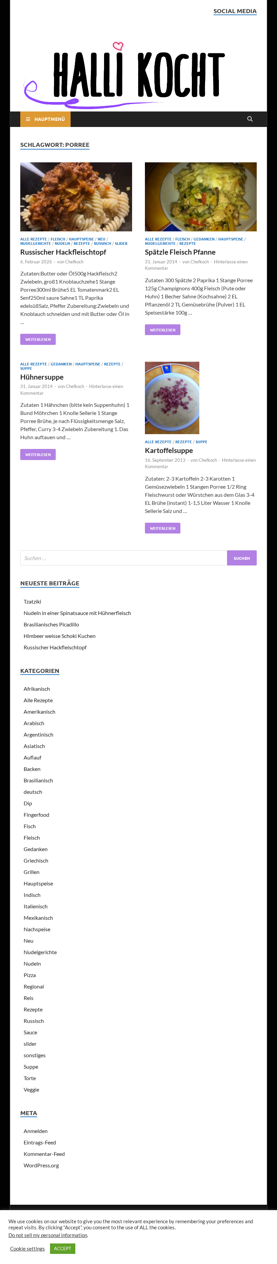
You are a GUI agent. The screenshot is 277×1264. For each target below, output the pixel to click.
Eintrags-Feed (40, 1142)
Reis (28, 998)
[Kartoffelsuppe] (201, 399)
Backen (32, 769)
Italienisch (36, 906)
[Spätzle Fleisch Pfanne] (201, 197)
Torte (30, 1078)
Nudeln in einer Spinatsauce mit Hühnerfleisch (77, 613)
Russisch (102, 243)
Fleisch (58, 238)
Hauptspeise (81, 238)
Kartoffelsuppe (169, 450)
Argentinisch (38, 734)
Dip (28, 803)
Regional (34, 986)
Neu (101, 238)
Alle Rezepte (33, 238)
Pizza (30, 975)
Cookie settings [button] (27, 1249)
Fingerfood (36, 814)
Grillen (32, 872)
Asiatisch (34, 746)
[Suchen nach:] (138, 557)
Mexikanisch (38, 917)
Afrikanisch (37, 688)
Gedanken (204, 238)
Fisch (30, 826)
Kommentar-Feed (44, 1153)
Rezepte (82, 243)
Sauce (30, 1032)
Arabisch (34, 723)
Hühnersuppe (42, 376)
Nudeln (62, 243)
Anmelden (36, 1131)
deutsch (33, 791)
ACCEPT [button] (62, 1248)
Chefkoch (74, 261)
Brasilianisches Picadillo (51, 624)
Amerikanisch (39, 711)
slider (121, 243)
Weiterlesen (35, 338)
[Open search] (250, 119)
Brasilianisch (38, 780)
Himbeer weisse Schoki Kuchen (60, 636)
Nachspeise (37, 929)
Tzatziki (32, 601)
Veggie (31, 1089)
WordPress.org (41, 1165)
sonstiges (35, 1055)
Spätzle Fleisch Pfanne (180, 252)
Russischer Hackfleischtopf (63, 252)
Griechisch (36, 860)
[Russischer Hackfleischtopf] (76, 197)
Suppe (26, 368)
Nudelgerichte (35, 243)
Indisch (32, 895)
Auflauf (32, 757)
